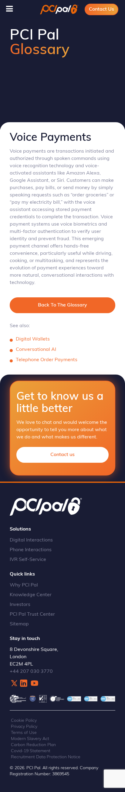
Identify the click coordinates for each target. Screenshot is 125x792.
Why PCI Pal (24, 585)
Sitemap (19, 624)
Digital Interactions (31, 540)
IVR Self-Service (28, 559)
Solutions (20, 529)
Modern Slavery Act (30, 739)
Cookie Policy (24, 720)
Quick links (22, 574)
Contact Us (101, 9)
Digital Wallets (33, 339)
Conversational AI (36, 349)
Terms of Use (24, 733)
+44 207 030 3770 (31, 671)
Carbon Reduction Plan (33, 745)
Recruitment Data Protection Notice (45, 757)
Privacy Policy (24, 727)
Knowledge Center (31, 595)
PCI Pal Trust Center (32, 614)
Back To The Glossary (62, 305)
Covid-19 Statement (30, 751)
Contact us (62, 454)
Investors (20, 604)
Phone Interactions (31, 550)
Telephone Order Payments (46, 360)
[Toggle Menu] (9, 9)
